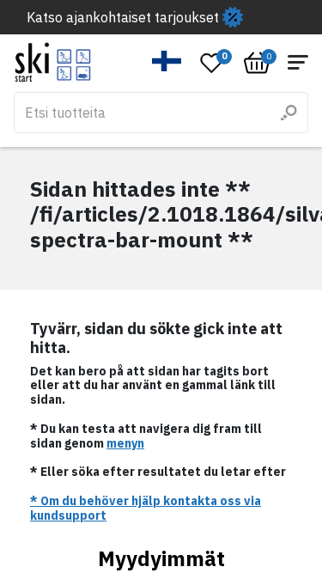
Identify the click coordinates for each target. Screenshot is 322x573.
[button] (167, 61)
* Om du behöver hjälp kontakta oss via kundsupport (145, 508)
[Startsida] (53, 62)
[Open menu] (298, 62)
